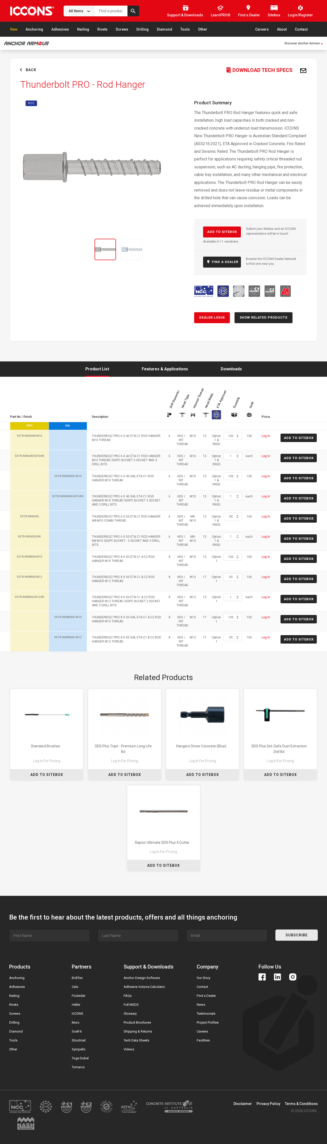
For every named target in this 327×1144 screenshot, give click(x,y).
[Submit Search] (133, 11)
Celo (75, 987)
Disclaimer (242, 1104)
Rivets (102, 29)
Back (31, 70)
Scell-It (77, 1031)
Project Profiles (208, 1022)
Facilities (203, 1040)
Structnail (79, 1040)
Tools (185, 29)
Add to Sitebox (222, 232)
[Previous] (23, 249)
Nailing (83, 29)
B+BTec (77, 978)
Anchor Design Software (142, 978)
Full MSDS (131, 1005)
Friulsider (78, 996)
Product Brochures (137, 1022)
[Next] (160, 249)
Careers (262, 29)
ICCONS (77, 1013)
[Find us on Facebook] (262, 976)
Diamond (164, 29)
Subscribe (297, 935)
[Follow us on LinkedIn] (277, 976)
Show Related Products (263, 317)
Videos (129, 1049)
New (13, 29)
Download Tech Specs (262, 70)
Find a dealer (224, 262)
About (282, 29)
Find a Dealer (206, 996)
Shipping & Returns (138, 1031)
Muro (75, 1022)
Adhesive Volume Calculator (144, 987)
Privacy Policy (268, 1104)
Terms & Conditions (301, 1104)
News (201, 1005)
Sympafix (78, 1049)
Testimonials (206, 1013)
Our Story (203, 978)
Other (202, 29)
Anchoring (34, 29)
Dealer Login (212, 317)
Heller (76, 1005)
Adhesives (60, 29)
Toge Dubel (80, 1058)
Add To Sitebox (46, 775)
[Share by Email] (303, 71)
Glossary (130, 1013)
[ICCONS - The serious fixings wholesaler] (32, 11)
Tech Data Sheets (136, 1040)
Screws (122, 29)
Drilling (142, 29)
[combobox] (79, 11)
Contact (301, 29)
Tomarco (78, 1067)
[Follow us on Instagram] (292, 976)
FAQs (128, 996)
